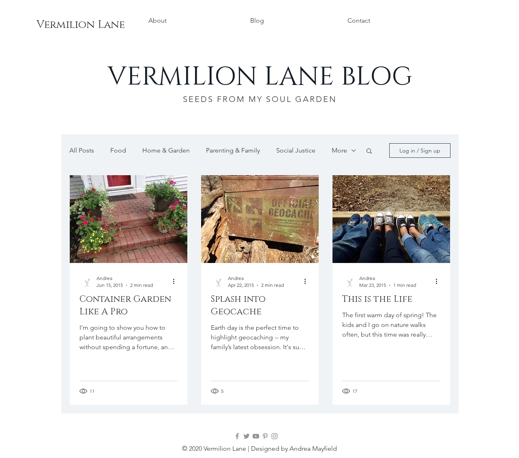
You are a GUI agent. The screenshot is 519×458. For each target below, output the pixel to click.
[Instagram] (274, 436)
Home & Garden (166, 150)
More (339, 150)
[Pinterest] (265, 436)
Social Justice (295, 150)
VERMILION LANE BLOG (259, 76)
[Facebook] (237, 436)
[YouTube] (256, 436)
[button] (369, 151)
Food (118, 150)
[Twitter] (246, 436)
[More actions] (176, 281)
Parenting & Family (233, 150)
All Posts (81, 150)
